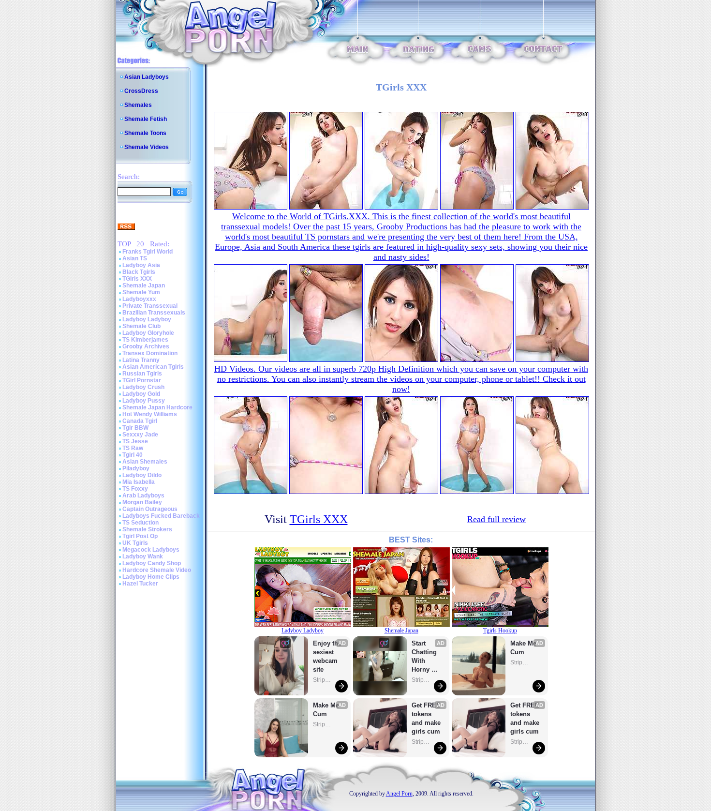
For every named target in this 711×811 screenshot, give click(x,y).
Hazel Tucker (140, 583)
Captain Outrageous (150, 509)
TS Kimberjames (145, 339)
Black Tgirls (138, 272)
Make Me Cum (327, 710)
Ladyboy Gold (141, 393)
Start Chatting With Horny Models (425, 657)
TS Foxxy (135, 488)
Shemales (138, 105)
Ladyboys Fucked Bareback (161, 515)
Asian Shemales (144, 461)
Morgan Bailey (142, 502)
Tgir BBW (135, 427)
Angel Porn (399, 793)
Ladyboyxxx (139, 299)
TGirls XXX (137, 278)
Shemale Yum (141, 292)
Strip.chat (322, 679)
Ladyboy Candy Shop (151, 563)
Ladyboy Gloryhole (148, 333)
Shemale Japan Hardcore (157, 407)
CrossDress (141, 91)
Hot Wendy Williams (149, 414)
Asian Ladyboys (146, 77)
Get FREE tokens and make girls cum (426, 718)
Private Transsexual (150, 305)
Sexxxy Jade (140, 434)
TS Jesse (135, 441)
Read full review (496, 519)
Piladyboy (135, 468)
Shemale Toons (145, 133)
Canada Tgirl (139, 421)
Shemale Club (141, 326)
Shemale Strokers (147, 529)
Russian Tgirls (142, 373)
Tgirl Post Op (140, 536)
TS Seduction (140, 522)
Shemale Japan (143, 285)
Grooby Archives (145, 346)
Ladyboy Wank (142, 556)
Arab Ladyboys (143, 495)
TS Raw (132, 448)
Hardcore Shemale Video (156, 570)
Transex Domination (150, 353)
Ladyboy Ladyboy (146, 319)
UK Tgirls (135, 543)
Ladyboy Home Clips (150, 576)
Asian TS (134, 258)
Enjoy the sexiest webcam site (327, 656)
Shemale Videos (146, 147)
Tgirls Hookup (500, 630)
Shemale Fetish (145, 119)
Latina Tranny (141, 360)
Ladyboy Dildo (142, 475)
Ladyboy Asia (141, 265)
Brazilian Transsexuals (153, 312)
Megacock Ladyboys (150, 549)
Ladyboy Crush (143, 387)
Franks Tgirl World (147, 251)
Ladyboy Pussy (143, 400)
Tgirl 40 (132, 454)
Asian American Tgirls (153, 366)
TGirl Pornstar (141, 380)
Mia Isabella (138, 482)
